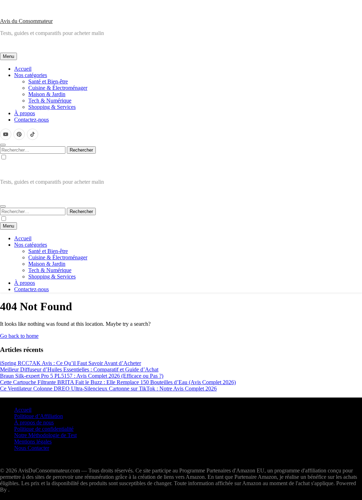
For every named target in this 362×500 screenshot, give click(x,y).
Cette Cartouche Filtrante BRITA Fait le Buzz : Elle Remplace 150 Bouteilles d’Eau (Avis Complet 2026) (118, 382)
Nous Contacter (31, 448)
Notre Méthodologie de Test (45, 435)
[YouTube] (5, 134)
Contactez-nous (31, 120)
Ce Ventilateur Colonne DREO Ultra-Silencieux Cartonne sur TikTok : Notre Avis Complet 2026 (108, 389)
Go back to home (19, 336)
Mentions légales (33, 442)
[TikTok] (32, 134)
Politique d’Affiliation (38, 416)
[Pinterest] (19, 134)
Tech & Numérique (49, 101)
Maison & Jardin (46, 94)
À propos (24, 113)
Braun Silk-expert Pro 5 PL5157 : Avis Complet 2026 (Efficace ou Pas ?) (81, 376)
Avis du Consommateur (26, 21)
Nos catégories (30, 75)
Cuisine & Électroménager (57, 88)
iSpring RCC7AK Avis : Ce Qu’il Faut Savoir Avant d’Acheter (70, 363)
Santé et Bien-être (48, 81)
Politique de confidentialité (44, 429)
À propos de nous (34, 422)
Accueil (22, 69)
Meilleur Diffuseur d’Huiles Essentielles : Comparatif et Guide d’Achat (79, 369)
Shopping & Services (52, 107)
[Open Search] (3, 145)
